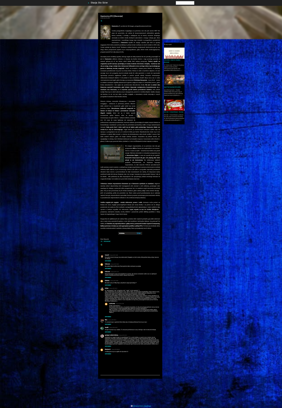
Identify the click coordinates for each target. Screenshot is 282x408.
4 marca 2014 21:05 (120, 303)
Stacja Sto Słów (99, 3)
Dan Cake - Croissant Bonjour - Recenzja (173, 112)
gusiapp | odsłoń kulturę (111, 335)
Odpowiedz (108, 260)
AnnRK (106, 327)
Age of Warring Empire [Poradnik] (172, 87)
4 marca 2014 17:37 (115, 271)
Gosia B (107, 255)
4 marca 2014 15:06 (114, 255)
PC (101, 241)
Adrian (106, 288)
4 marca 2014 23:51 (123, 335)
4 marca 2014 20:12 (112, 319)
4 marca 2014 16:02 (115, 264)
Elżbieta (107, 280)
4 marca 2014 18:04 (114, 280)
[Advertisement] (130, 391)
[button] (101, 21)
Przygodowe (107, 241)
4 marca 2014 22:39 (113, 327)
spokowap (112, 303)
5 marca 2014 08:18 (115, 349)
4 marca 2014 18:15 (113, 288)
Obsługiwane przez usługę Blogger (142, 406)
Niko (106, 319)
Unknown (107, 264)
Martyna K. (108, 349)
